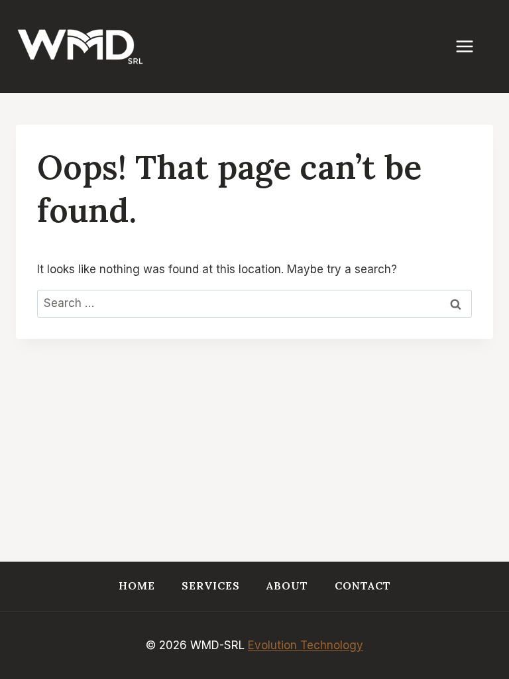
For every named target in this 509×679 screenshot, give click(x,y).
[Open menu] (471, 46)
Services (211, 585)
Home (137, 585)
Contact (363, 585)
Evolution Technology (305, 645)
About (287, 585)
